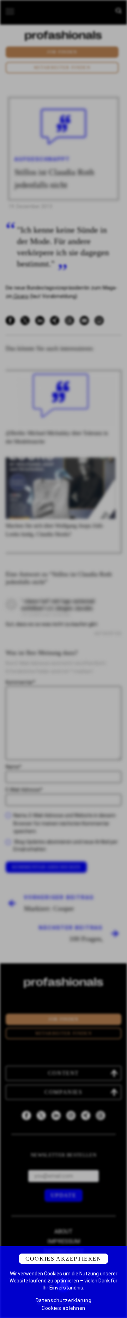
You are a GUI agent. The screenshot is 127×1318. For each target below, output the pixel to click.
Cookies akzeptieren (63, 1259)
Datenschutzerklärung (64, 1300)
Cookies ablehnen (63, 1308)
